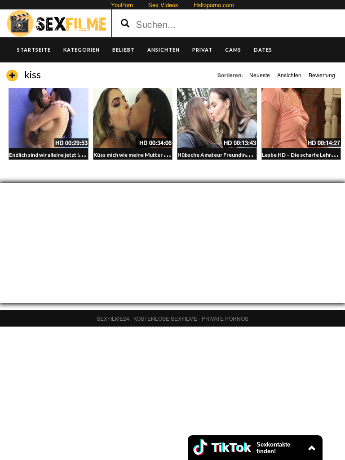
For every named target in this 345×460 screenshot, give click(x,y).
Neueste (259, 75)
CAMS (233, 50)
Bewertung (322, 75)
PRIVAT (202, 50)
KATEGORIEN (81, 50)
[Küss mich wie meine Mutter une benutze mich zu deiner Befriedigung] (133, 118)
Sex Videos (163, 5)
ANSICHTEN (163, 50)
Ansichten (289, 75)
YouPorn (122, 5)
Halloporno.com (214, 5)
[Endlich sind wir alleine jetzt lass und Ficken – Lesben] (48, 118)
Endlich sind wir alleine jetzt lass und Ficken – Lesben (73, 154)
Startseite (34, 50)
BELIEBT (123, 50)
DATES (263, 50)
